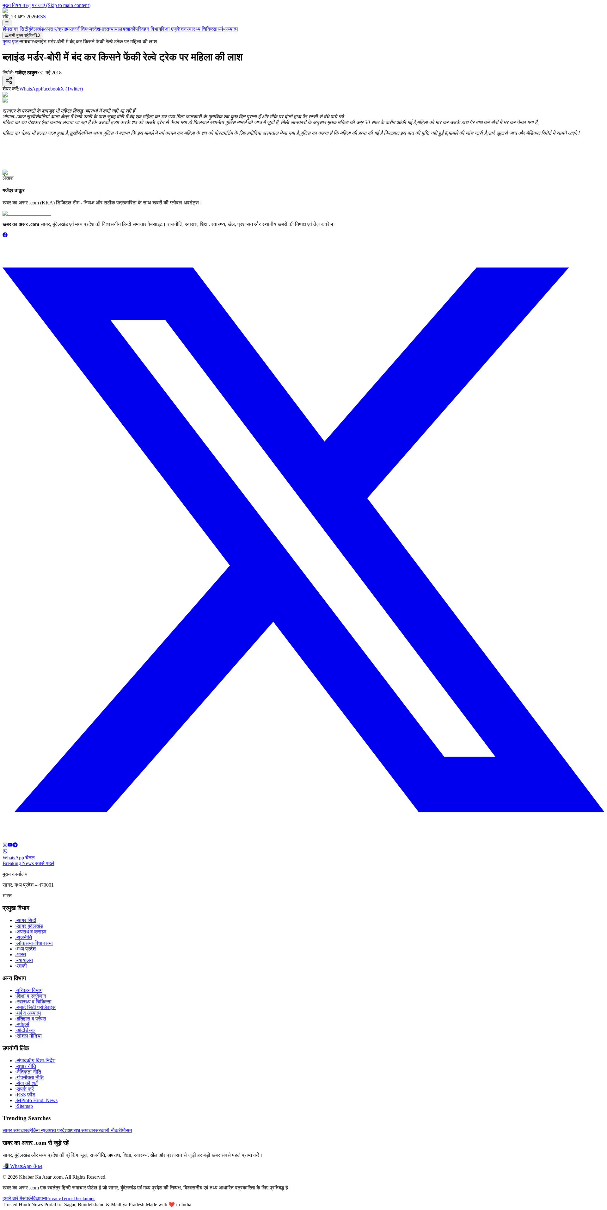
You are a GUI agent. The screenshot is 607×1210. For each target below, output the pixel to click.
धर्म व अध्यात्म (28, 1013)
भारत (104, 29)
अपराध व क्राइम (30, 931)
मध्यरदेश (92, 29)
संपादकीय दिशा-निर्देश (35, 1060)
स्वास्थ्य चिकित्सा (202, 29)
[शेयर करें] (9, 81)
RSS (41, 16)
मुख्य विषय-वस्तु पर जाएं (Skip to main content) (46, 5)
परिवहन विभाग (148, 29)
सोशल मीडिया (28, 1035)
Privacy (53, 1198)
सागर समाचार (15, 1130)
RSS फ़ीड (25, 1094)
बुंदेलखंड (36, 29)
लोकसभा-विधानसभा (34, 943)
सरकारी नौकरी (108, 1130)
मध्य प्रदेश (25, 948)
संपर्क (27, 1198)
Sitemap (24, 1106)
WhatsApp (30, 88)
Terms (67, 1198)
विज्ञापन (39, 1198)
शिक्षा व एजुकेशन (30, 996)
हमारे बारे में (12, 1198)
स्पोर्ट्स (22, 1024)
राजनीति (77, 29)
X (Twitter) (71, 88)
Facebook (50, 88)
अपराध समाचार (81, 1130)
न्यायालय (117, 29)
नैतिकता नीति (28, 1072)
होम (6, 29)
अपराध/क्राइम (57, 29)
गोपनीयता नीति (29, 1077)
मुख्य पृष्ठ (11, 41)
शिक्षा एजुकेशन (174, 29)
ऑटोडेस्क (25, 1030)
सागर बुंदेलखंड (29, 926)
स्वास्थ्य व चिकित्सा (33, 1001)
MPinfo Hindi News (36, 1100)
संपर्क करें (24, 1089)
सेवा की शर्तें (26, 1083)
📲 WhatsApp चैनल (22, 1166)
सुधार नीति (25, 1066)
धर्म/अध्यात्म (228, 29)
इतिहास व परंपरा (30, 1018)
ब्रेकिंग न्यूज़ (38, 1130)
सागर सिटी (18, 29)
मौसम (127, 1130)
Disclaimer (84, 1198)
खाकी (130, 29)
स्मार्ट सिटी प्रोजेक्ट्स (35, 1007)
